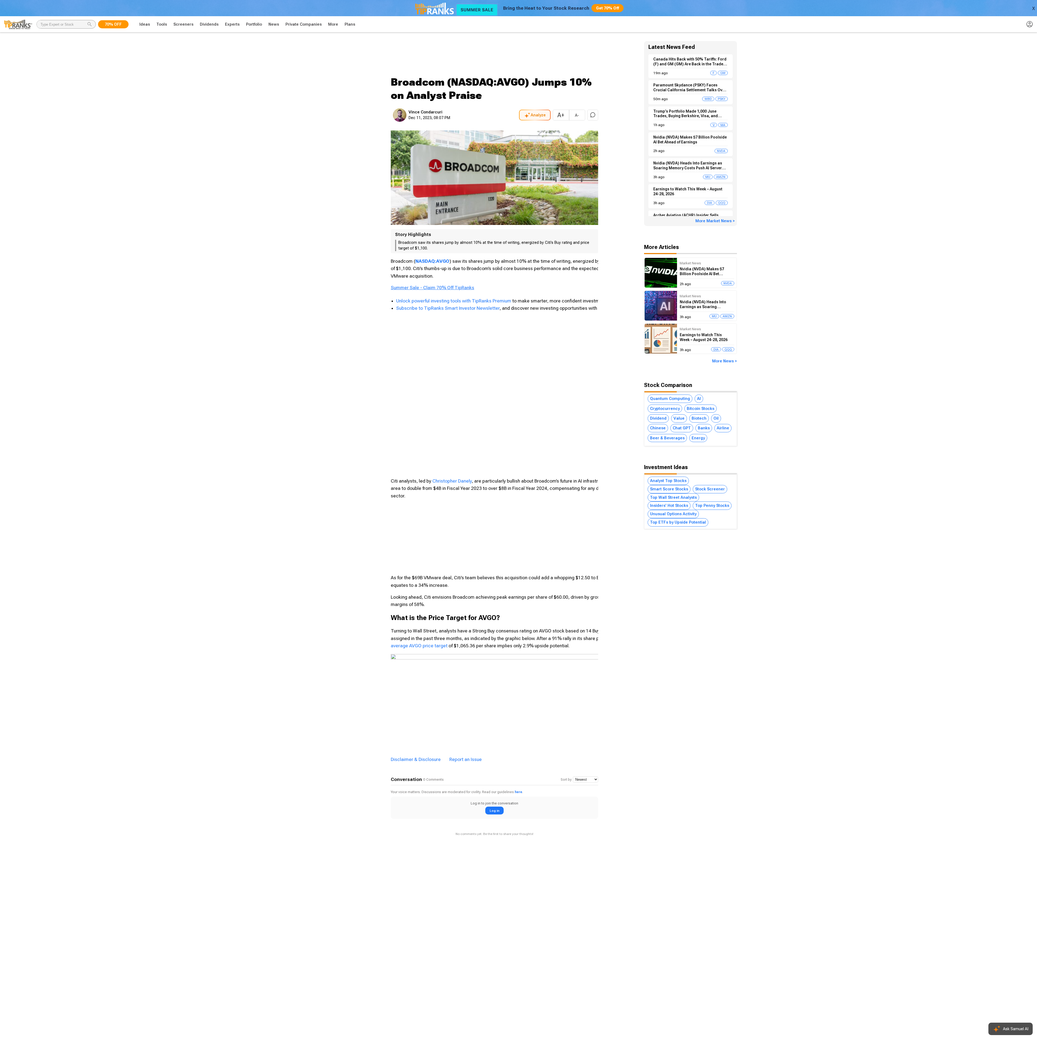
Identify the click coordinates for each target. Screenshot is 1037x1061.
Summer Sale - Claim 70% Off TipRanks (432, 287)
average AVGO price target (419, 645)
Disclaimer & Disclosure (416, 759)
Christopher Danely (452, 481)
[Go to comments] (592, 115)
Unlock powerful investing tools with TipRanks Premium (454, 301)
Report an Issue (465, 759)
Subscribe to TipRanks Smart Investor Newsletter (448, 308)
